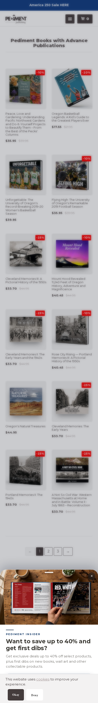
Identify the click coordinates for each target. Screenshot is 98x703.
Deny (34, 695)
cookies (42, 679)
